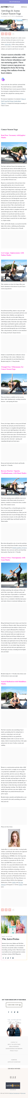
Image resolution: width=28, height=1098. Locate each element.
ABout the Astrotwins (14, 1044)
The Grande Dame (16, 1093)
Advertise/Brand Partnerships (14, 1048)
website (21, 884)
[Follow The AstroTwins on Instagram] (11, 1012)
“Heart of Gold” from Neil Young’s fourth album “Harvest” (13, 101)
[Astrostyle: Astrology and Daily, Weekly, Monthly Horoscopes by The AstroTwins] (7, 7)
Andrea (14, 882)
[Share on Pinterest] (9, 33)
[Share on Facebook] (6, 33)
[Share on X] (2, 33)
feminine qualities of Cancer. (19, 547)
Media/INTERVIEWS (14, 1046)
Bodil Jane (11, 1093)
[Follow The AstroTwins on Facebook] (8, 1012)
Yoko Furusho (23, 1093)
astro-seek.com (13, 1089)
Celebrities (14, 1060)
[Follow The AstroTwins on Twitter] (14, 1012)
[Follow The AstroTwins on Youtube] (17, 1012)
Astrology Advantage (14, 1062)
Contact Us (14, 1042)
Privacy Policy (14, 1050)
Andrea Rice (8, 44)
